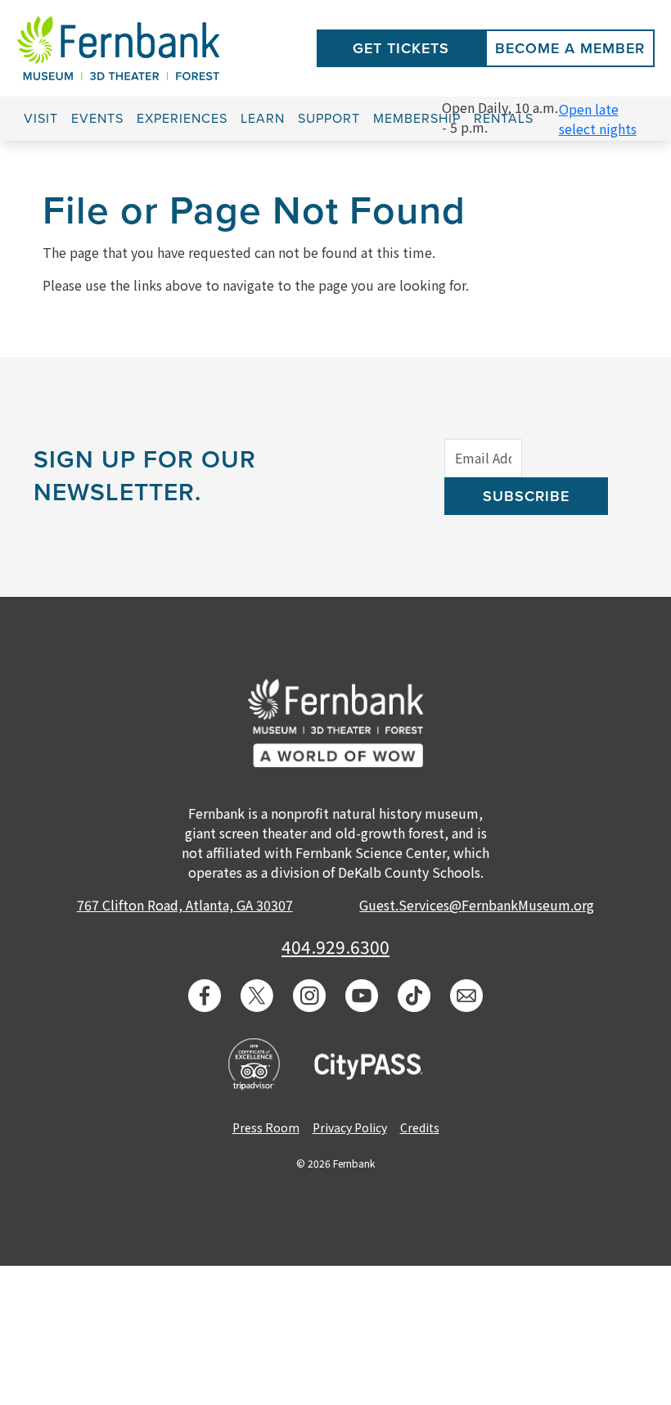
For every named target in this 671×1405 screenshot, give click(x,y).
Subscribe (526, 496)
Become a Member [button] (570, 48)
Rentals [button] (504, 119)
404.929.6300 (335, 946)
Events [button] (97, 119)
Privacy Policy (350, 1127)
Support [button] (329, 119)
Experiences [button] (182, 119)
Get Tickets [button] (401, 48)
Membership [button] (417, 119)
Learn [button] (263, 119)
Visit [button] (41, 119)
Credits (419, 1127)
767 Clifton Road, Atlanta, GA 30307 (185, 905)
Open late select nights (598, 118)
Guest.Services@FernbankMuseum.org (476, 905)
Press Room (265, 1127)
